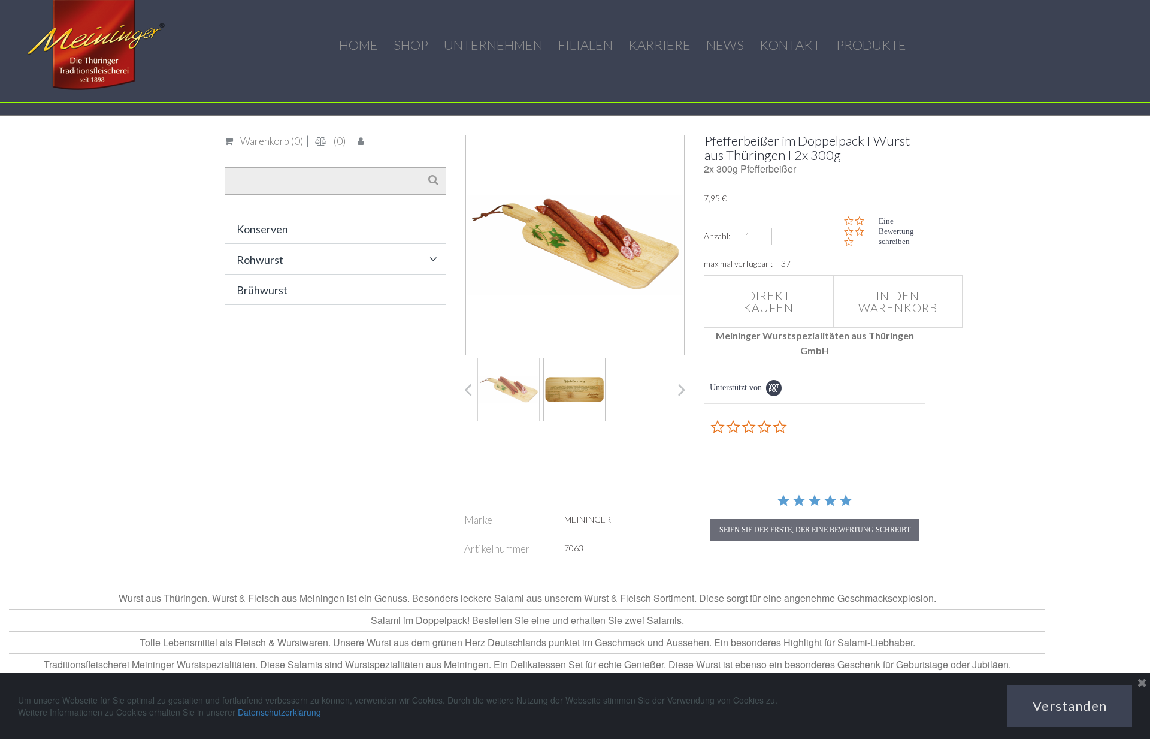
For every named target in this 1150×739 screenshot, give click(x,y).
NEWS (725, 45)
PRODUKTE (871, 45)
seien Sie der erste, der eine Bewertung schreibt (814, 530)
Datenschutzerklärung (279, 712)
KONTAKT (790, 45)
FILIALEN (585, 45)
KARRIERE (659, 45)
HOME (358, 45)
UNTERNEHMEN (493, 45)
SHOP (411, 45)
